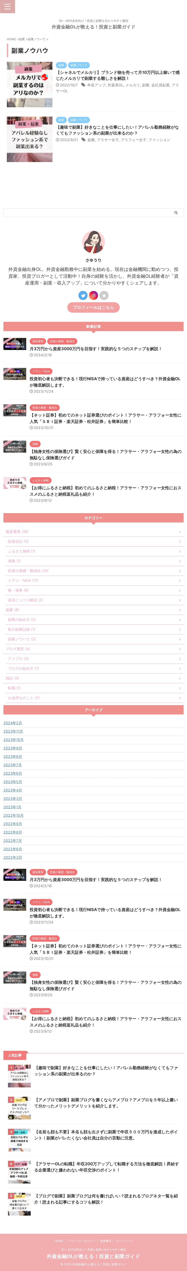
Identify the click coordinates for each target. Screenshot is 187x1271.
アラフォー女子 (133, 139)
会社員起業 (160, 85)
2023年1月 (12, 807)
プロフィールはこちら (93, 307)
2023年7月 (12, 765)
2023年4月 (12, 790)
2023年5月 (12, 781)
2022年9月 (12, 824)
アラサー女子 (108, 139)
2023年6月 (12, 773)
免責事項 (105, 1241)
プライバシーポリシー (81, 1241)
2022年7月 (12, 840)
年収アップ (96, 85)
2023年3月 (12, 798)
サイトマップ (124, 1241)
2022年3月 (12, 857)
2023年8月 (12, 756)
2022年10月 (13, 815)
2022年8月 (12, 832)
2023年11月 (13, 731)
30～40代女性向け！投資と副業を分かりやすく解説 (93, 1249)
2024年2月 (12, 723)
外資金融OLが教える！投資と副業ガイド (93, 27)
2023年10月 (13, 739)
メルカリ (132, 85)
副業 (145, 85)
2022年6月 (12, 849)
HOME (59, 1241)
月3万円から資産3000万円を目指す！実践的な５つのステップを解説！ (96, 348)
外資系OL (115, 85)
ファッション (159, 139)
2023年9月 (12, 748)
